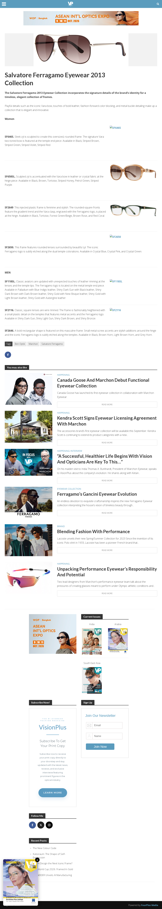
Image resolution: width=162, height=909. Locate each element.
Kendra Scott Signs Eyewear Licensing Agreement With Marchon (107, 420)
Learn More (53, 792)
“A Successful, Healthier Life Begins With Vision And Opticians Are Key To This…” (104, 458)
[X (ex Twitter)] (40, 825)
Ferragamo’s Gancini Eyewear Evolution (97, 494)
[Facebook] (32, 825)
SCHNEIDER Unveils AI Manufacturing (52, 875)
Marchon (33, 343)
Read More (107, 404)
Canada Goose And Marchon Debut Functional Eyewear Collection (103, 382)
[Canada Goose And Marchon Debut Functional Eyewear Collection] (28, 388)
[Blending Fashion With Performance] (28, 540)
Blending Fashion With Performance (93, 531)
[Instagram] (49, 825)
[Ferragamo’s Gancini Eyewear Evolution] (28, 502)
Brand (61, 526)
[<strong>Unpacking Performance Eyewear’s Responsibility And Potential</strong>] (28, 577)
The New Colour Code (44, 848)
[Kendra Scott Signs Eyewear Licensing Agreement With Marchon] (28, 426)
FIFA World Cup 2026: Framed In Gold (53, 869)
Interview (76, 450)
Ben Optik (20, 343)
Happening (63, 374)
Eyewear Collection (69, 488)
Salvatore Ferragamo (52, 343)
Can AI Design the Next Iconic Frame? (52, 863)
